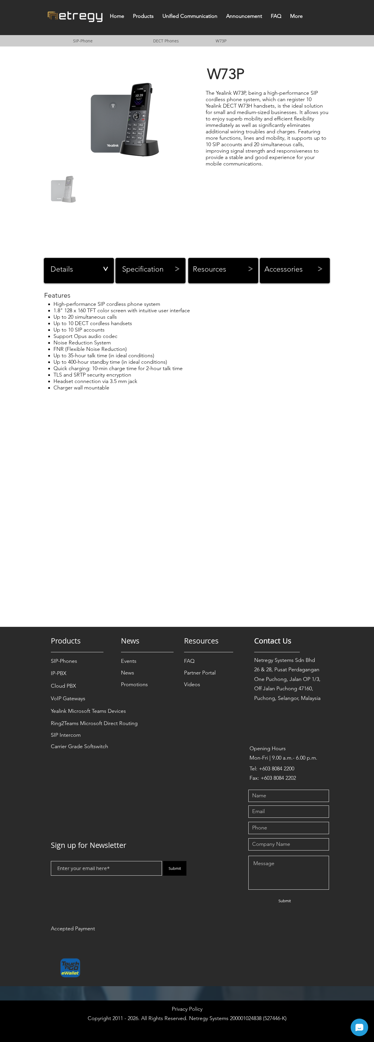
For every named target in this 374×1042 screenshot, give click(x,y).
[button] (143, 18)
